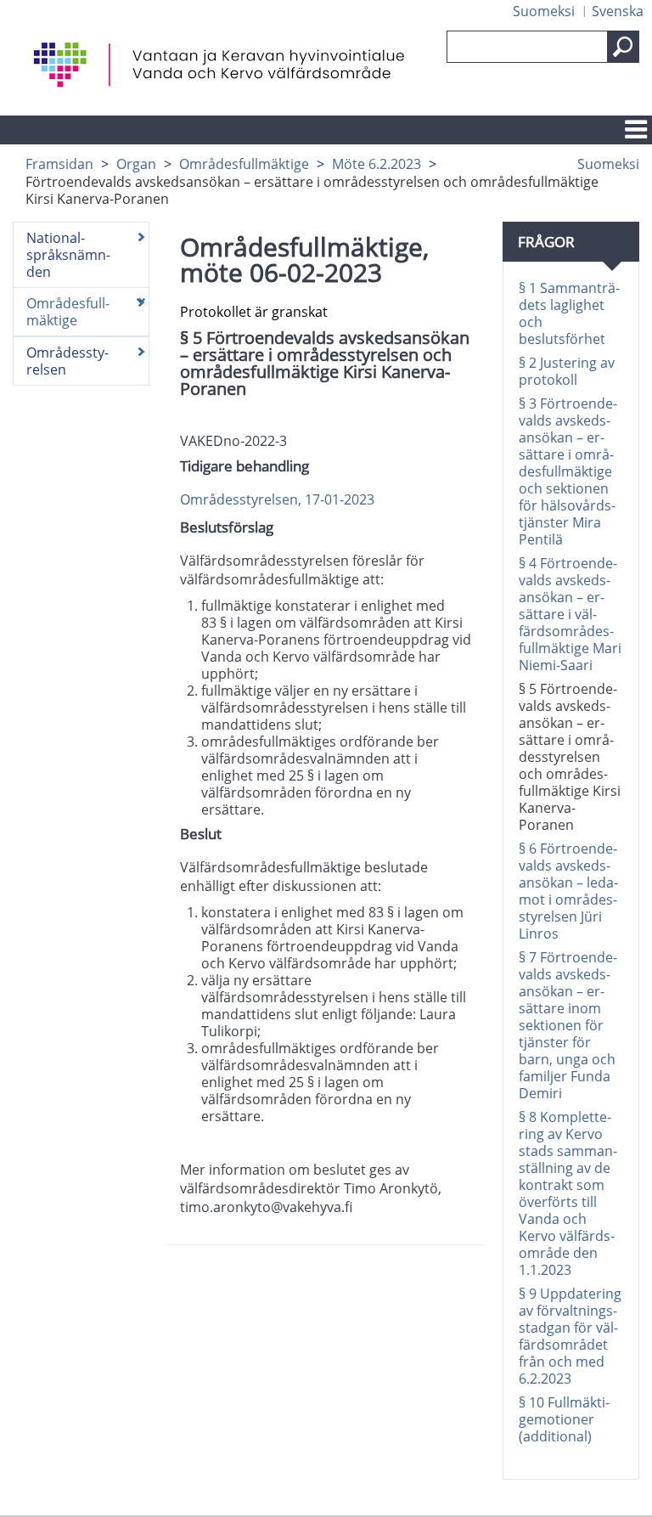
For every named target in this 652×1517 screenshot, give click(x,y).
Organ (136, 164)
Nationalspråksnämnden (68, 254)
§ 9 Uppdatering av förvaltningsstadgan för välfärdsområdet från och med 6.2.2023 (570, 1336)
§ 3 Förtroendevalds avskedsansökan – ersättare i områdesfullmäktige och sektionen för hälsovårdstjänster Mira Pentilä (568, 471)
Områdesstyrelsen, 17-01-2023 (277, 499)
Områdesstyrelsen (67, 361)
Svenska (618, 11)
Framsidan (59, 164)
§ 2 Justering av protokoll (567, 371)
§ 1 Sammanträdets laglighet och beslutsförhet (569, 313)
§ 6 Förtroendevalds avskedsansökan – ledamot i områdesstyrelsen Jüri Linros (568, 891)
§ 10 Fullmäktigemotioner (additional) (564, 1419)
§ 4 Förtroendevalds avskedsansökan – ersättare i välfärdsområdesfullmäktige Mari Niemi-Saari (570, 614)
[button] (623, 47)
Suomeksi (544, 11)
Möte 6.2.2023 (376, 164)
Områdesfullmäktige (244, 164)
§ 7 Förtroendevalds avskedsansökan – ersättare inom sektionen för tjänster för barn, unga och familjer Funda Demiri (568, 1025)
